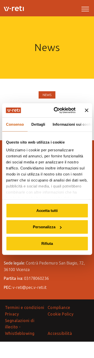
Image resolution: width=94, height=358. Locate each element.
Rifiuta (47, 243)
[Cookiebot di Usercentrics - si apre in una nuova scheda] (56, 110)
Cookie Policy (61, 314)
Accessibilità (60, 333)
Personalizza (44, 227)
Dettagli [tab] (38, 124)
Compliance (59, 307)
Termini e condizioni (24, 307)
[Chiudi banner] (86, 110)
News (47, 95)
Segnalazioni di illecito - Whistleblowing (20, 327)
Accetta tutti (47, 210)
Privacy (12, 314)
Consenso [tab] (15, 124)
